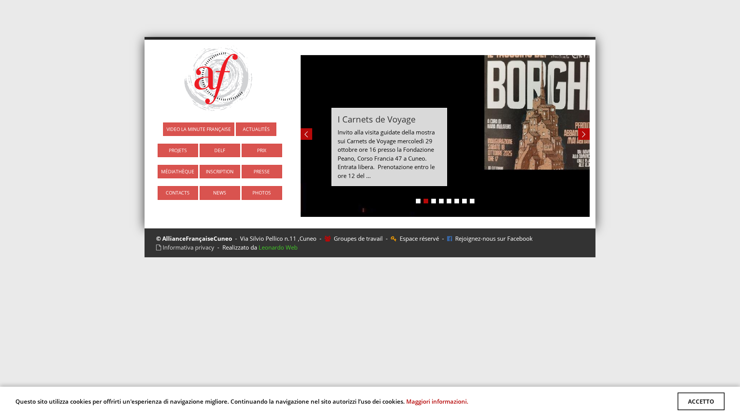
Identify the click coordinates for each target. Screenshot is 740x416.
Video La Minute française (198, 129)
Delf (219, 150)
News (219, 193)
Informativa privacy (187, 247)
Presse (262, 171)
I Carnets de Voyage (376, 119)
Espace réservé (419, 238)
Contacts (178, 193)
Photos (261, 193)
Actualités (256, 129)
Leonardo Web (278, 247)
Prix (261, 150)
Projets (178, 150)
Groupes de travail (357, 238)
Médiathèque (177, 171)
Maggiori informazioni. (437, 401)
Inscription (220, 171)
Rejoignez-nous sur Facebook (492, 238)
